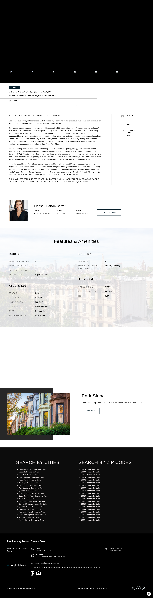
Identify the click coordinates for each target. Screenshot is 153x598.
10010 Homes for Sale (90, 469)
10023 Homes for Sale (90, 515)
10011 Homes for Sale (90, 475)
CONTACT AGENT (109, 212)
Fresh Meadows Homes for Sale (32, 501)
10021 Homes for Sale (90, 517)
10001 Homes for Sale (90, 480)
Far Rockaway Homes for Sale (31, 520)
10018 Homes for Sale (90, 491)
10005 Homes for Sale (90, 512)
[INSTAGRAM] (133, 588)
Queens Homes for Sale (29, 491)
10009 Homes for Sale (90, 488)
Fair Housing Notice (37, 563)
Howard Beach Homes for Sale (31, 493)
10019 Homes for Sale (90, 504)
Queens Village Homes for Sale (32, 507)
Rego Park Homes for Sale (30, 480)
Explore (91, 411)
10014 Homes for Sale (90, 483)
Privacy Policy (100, 588)
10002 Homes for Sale (90, 498)
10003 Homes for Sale (90, 472)
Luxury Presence (26, 588)
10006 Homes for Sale (90, 509)
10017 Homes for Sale (90, 493)
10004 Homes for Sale (90, 520)
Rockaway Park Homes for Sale (32, 512)
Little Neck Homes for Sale (30, 509)
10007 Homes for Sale (90, 507)
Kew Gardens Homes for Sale (31, 488)
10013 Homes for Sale (90, 496)
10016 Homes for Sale (90, 477)
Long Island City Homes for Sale (32, 469)
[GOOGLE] (144, 588)
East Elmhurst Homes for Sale (31, 477)
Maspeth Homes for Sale (29, 472)
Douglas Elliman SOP (52, 563)
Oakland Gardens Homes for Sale (33, 504)
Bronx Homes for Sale (28, 498)
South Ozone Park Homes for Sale (33, 496)
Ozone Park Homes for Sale (30, 485)
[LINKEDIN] (138, 588)
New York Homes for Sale (29, 475)
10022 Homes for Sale (90, 501)
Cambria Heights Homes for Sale (32, 515)
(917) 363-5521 (63, 213)
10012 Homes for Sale (90, 485)
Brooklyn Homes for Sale (29, 483)
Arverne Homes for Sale (29, 517)
